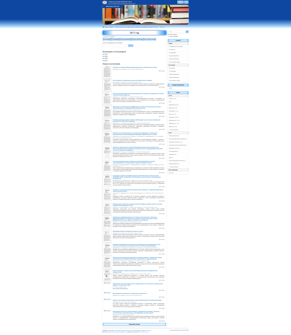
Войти (170, 88)
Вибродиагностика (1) (174, 148)
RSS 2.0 (144, 332)
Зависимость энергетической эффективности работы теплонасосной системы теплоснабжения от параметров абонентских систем (137, 107)
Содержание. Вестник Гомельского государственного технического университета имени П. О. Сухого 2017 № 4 (138, 284)
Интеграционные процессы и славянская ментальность (130, 293)
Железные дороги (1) (174, 163)
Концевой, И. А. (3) (173, 111)
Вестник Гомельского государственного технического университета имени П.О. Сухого (136, 27)
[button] (180, 2)
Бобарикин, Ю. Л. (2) (174, 123)
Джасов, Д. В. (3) (173, 108)
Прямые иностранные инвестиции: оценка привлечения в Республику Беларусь (137, 300)
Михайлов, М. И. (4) (174, 104)
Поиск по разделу (173, 36)
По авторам (107, 39)
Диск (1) (171, 157)
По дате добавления (125, 39)
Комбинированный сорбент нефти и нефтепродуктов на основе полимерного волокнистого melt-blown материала (136, 120)
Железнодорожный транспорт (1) (177, 160)
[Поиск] (187, 31)
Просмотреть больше (134, 324)
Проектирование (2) (174, 135)
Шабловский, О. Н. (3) (174, 120)
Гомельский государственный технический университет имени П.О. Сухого (132, 330)
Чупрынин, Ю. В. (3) (174, 117)
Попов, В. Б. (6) (172, 98)
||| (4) (170, 101)
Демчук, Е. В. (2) (173, 126)
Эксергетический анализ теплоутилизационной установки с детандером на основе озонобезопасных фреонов (138, 94)
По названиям (115, 39)
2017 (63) (171, 173)
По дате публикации (137, 39)
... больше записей (173, 129)
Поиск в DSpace (173, 34)
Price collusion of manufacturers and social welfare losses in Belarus (132, 80)
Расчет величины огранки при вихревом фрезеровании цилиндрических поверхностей (135, 271)
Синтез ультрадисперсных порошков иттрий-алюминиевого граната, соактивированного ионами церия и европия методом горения (134, 162)
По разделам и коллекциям (176, 46)
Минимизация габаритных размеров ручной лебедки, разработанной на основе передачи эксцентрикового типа (137, 204)
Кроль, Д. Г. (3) (172, 114)
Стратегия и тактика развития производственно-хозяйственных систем (135, 67)
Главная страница (108, 27)
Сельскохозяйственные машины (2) (178, 138)
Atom (147, 332)
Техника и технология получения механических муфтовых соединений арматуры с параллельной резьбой (138, 190)
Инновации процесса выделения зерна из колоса (128, 231)
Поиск (130, 45)
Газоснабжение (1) (173, 151)
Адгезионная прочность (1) (175, 142)
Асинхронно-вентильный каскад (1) (178, 145)
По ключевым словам (149, 39)
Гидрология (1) (172, 154)
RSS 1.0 (140, 332)
